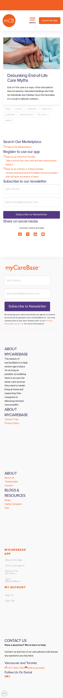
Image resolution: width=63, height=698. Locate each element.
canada (18, 109)
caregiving (46, 109)
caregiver (31, 109)
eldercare (10, 115)
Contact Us (18, 324)
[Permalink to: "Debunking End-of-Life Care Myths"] (31, 53)
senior (8, 120)
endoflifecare (26, 115)
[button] (32, 20)
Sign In (9, 595)
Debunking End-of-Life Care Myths (27, 78)
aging (7, 109)
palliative (42, 115)
